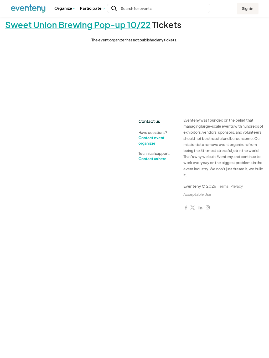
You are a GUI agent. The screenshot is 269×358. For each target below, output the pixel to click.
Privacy (236, 186)
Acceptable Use (197, 194)
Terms (223, 186)
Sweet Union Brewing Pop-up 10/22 (78, 24)
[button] (64, 8)
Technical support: (154, 156)
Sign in (247, 8)
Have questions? (152, 137)
